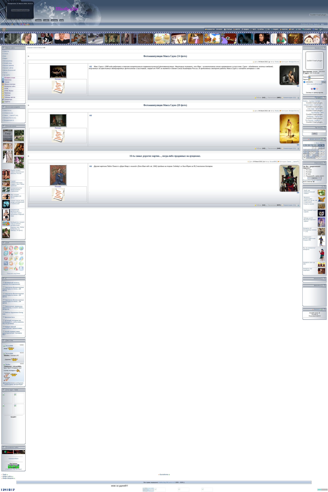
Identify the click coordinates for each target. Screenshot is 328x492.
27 (307, 157)
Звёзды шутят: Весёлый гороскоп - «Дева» (310, 219)
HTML (6, 88)
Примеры (7, 93)
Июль (40, 47)
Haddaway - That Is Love (311, 116)
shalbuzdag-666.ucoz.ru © (166, 482)
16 (317, 152)
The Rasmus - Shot (320, 112)
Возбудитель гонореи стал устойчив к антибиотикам (17, 223)
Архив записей (315, 139)
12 (304, 152)
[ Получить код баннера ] (14, 469)
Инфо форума (8, 478)
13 (307, 152)
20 (307, 155)
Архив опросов (316, 180)
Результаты (306, 180)
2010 (35, 47)
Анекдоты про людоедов (307, 269)
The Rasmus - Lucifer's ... (311, 120)
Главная (29, 47)
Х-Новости (6, 113)
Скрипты (7, 101)
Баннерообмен (13, 458)
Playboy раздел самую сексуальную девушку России (17, 172)
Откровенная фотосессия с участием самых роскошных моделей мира (17, 213)
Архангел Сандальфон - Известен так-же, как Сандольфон (310, 199)
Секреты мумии (309, 204)
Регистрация (319, 84)
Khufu (277, 61)
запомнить (309, 82)
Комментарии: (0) (289, 97)
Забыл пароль (310, 84)
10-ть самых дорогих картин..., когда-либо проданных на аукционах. (165, 156)
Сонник (6, 82)
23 (317, 155)
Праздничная (7, 120)
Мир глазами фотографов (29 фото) (16, 196)
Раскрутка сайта (9, 86)
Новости (6, 110)
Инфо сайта (7, 476)
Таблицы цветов (9, 97)
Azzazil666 (273, 161)
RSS (322, 24)
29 (314, 157)
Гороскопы (7, 80)
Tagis (5, 474)
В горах (308, 174)
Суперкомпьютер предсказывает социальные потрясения (12, 190)
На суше (309, 170)
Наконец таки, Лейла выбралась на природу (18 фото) (17, 228)
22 (314, 155)
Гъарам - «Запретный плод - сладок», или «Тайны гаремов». (17, 183)
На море (308, 172)
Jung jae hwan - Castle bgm (316, 105)
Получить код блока (13, 273)
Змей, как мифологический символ (309, 192)
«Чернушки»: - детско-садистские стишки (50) (309, 238)
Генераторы (8, 99)
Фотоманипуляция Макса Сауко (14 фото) (165, 56)
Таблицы (7, 95)
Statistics (317, 309)
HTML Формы (8, 90)
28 (310, 157)
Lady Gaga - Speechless (311, 108)
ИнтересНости (8, 118)
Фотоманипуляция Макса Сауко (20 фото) (165, 105)
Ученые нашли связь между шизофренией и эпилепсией (17, 202)
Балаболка (164, 474)
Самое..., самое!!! (9, 115)
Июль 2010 (319, 143)
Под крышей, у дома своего (315, 176)
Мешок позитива (9, 84)
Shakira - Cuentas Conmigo (315, 101)
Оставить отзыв (9, 77)
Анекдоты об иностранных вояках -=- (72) (310, 230)
